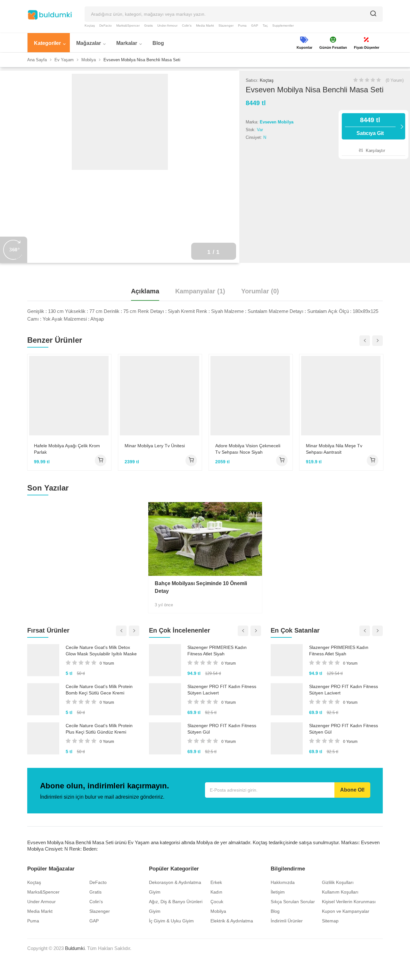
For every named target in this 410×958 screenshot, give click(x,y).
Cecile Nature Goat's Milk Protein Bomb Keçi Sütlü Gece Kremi (99, 689)
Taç (265, 25)
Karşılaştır (375, 150)
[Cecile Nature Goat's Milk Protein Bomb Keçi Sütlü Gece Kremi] (43, 699)
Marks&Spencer (128, 25)
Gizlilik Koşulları (338, 882)
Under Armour (167, 25)
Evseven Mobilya (276, 122)
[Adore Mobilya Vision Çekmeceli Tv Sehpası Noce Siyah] (250, 395)
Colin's (187, 25)
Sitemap (330, 920)
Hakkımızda (283, 882)
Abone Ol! (352, 790)
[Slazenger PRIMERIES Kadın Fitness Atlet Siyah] (165, 660)
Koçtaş (90, 25)
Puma (242, 25)
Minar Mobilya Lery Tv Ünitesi (155, 445)
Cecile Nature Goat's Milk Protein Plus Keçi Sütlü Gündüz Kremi (99, 729)
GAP (254, 25)
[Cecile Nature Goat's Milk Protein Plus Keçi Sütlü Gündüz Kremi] (43, 738)
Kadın (216, 892)
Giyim (154, 892)
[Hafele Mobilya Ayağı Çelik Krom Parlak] (69, 395)
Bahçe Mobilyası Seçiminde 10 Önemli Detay (201, 587)
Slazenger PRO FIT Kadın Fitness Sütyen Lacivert (221, 689)
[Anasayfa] (49, 15)
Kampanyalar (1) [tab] (200, 291)
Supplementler (283, 25)
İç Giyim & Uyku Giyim (171, 920)
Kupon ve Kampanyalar (345, 911)
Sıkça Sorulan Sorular (293, 901)
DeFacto (105, 25)
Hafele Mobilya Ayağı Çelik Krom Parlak (67, 449)
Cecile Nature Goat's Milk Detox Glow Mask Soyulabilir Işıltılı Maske (101, 650)
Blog (275, 911)
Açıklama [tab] (145, 291)
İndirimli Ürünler (287, 920)
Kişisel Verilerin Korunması (349, 901)
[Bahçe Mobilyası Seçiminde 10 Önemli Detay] (205, 539)
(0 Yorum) (395, 80)
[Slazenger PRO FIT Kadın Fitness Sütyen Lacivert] (165, 699)
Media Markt (205, 25)
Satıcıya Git (370, 126)
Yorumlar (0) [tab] (260, 291)
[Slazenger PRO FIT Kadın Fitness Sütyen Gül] (165, 738)
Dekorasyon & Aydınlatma (175, 882)
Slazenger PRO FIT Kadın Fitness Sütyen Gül (221, 729)
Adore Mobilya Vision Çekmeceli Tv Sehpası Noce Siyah (247, 449)
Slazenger (226, 25)
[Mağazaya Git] (100, 460)
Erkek (216, 882)
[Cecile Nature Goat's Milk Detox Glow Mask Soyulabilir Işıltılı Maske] (43, 660)
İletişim (278, 892)
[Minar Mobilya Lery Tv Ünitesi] (160, 395)
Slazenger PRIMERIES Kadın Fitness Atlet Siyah (217, 650)
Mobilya (218, 911)
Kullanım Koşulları (340, 892)
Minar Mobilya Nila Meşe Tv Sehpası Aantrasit (334, 449)
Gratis (148, 25)
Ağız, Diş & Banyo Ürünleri (175, 901)
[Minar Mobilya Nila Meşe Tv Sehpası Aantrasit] (341, 395)
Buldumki (75, 948)
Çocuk (216, 901)
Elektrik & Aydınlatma (231, 920)
